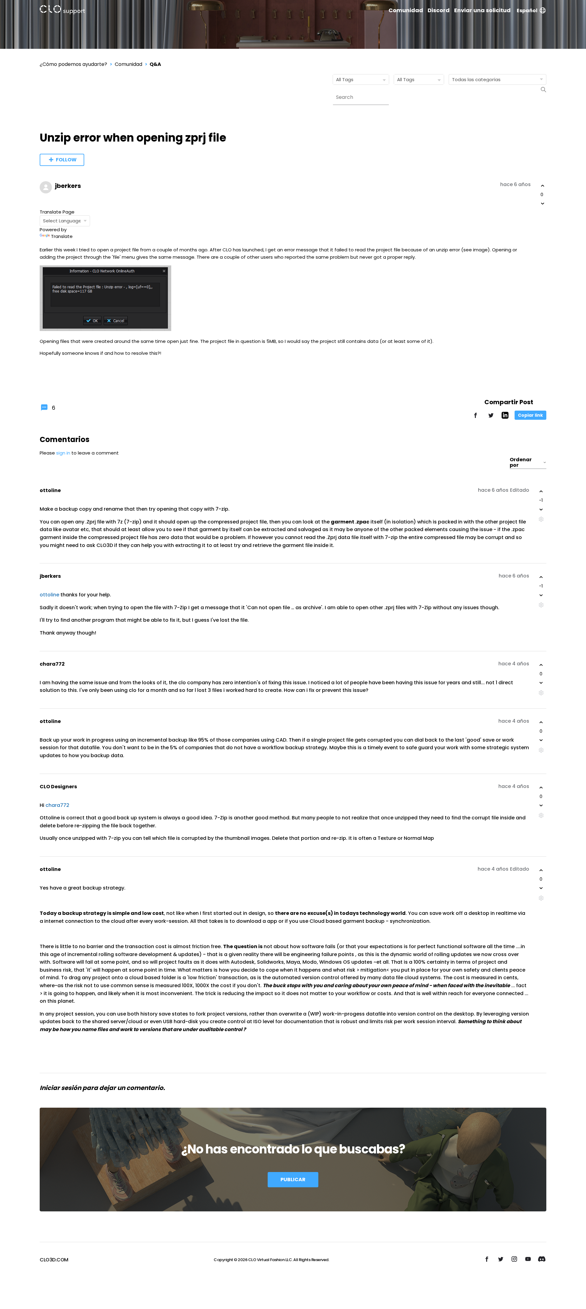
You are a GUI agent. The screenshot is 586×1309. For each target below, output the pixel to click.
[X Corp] (490, 418)
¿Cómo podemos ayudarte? (73, 64)
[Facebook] (475, 418)
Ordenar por (521, 462)
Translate (62, 236)
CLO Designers (58, 786)
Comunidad (406, 10)
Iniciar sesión (60, 1088)
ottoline (50, 490)
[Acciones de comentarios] (541, 519)
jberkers (68, 186)
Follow (66, 159)
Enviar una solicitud (482, 10)
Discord (439, 10)
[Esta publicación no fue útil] (542, 203)
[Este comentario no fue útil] (541, 509)
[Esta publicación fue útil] (542, 185)
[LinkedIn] (504, 417)
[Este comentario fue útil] (541, 491)
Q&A (155, 64)
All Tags (344, 79)
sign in (63, 453)
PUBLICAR (293, 1179)
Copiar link (530, 415)
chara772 (52, 663)
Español (527, 10)
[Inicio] (62, 10)
